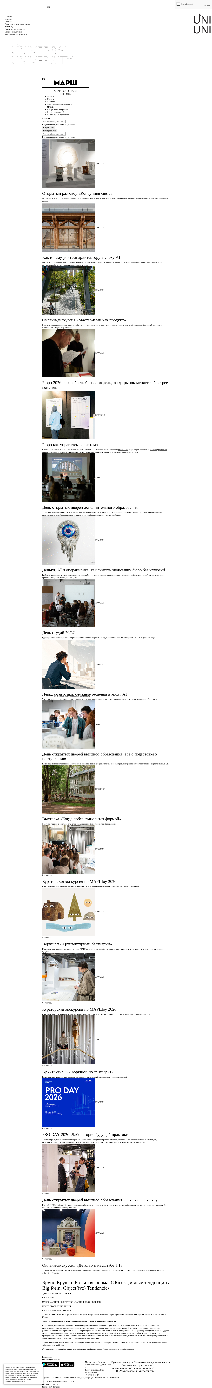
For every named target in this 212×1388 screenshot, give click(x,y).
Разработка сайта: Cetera (52, 1384)
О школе (8, 16)
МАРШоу (9, 26)
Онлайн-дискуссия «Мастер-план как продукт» (84, 320)
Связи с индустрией (13, 31)
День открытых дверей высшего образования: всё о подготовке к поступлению (99, 756)
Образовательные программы (17, 24)
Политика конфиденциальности (152, 1362)
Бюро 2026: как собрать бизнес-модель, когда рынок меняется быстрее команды (105, 385)
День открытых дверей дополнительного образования (90, 507)
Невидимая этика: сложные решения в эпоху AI (84, 694)
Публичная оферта (122, 1362)
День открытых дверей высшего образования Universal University (100, 1200)
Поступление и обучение (15, 29)
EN (48, 7)
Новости (8, 18)
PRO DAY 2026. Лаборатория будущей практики (85, 1134)
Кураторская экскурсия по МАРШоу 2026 (79, 881)
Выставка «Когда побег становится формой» (81, 818)
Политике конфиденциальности (15, 1381)
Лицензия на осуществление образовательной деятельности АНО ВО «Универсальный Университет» (133, 1368)
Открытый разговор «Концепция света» (77, 193)
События (8, 21)
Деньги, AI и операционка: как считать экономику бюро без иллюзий (103, 570)
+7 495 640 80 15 (92, 1375)
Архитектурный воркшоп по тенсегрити (78, 1072)
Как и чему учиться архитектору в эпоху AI (81, 257)
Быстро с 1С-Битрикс (51, 1386)
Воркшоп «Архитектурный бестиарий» (77, 944)
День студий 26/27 (58, 632)
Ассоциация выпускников (16, 34)
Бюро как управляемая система (70, 444)
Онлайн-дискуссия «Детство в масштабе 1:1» (82, 1265)
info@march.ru (91, 1372)
